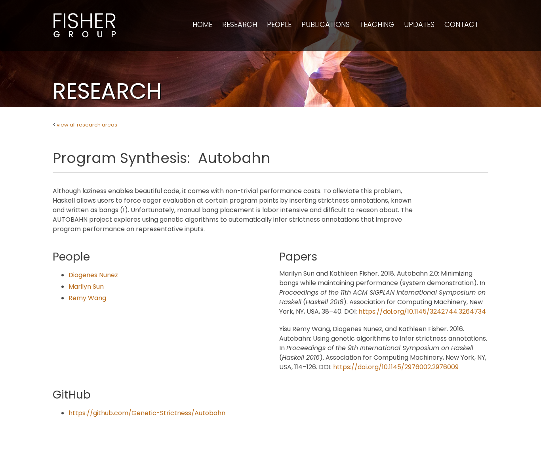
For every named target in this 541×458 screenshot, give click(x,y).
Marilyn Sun (86, 286)
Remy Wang (87, 298)
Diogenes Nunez (93, 275)
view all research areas (87, 124)
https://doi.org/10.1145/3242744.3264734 (422, 311)
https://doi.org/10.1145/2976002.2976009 (396, 367)
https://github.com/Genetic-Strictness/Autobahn (147, 413)
